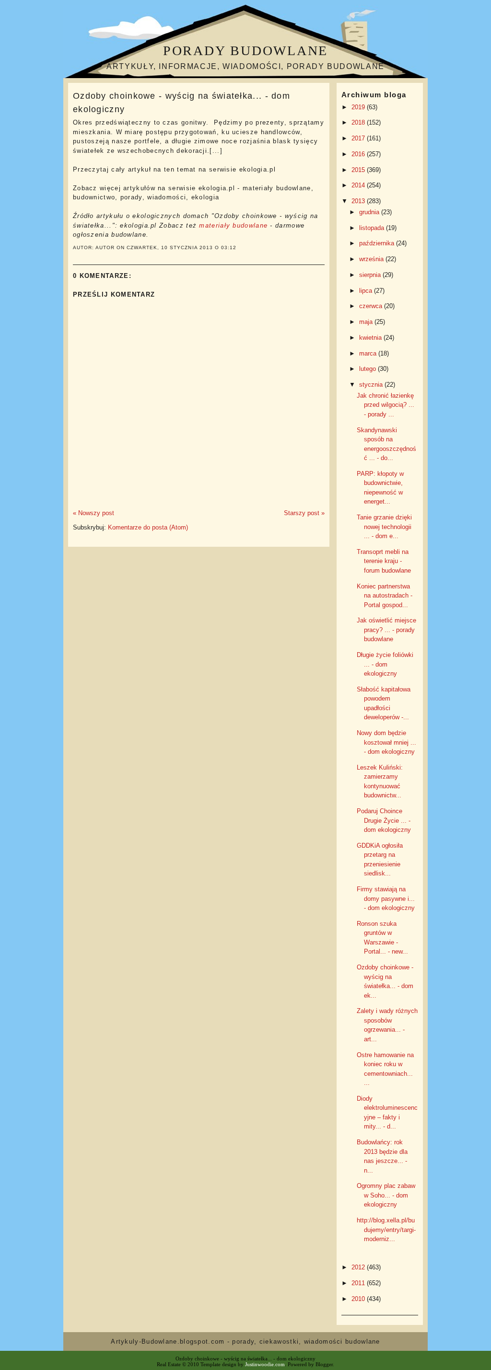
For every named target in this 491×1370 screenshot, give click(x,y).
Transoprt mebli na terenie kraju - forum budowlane (384, 561)
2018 (359, 122)
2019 (359, 107)
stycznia (372, 384)
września (372, 259)
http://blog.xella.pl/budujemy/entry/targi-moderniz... (386, 1230)
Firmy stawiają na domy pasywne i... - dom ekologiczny (386, 898)
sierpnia (371, 274)
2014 (359, 185)
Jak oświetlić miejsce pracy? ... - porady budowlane (386, 630)
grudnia (370, 212)
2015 (359, 169)
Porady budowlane (245, 50)
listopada (372, 227)
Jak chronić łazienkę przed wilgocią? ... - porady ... (385, 405)
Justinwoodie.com (265, 1364)
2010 (359, 1298)
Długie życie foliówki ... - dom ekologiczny (385, 664)
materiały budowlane (233, 225)
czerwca (371, 306)
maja (366, 321)
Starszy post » (304, 513)
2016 (359, 154)
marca (368, 353)
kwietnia (371, 337)
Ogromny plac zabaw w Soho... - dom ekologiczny (386, 1195)
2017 (359, 138)
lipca (366, 290)
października (377, 243)
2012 (359, 1267)
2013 (359, 201)
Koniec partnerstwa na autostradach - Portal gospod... (384, 596)
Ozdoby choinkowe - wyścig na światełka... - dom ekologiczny (181, 102)
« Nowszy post (93, 513)
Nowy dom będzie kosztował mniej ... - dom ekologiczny (386, 742)
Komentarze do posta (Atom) (148, 527)
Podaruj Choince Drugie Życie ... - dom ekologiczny (384, 820)
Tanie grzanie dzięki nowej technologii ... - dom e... (384, 527)
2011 (359, 1283)
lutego (368, 368)
